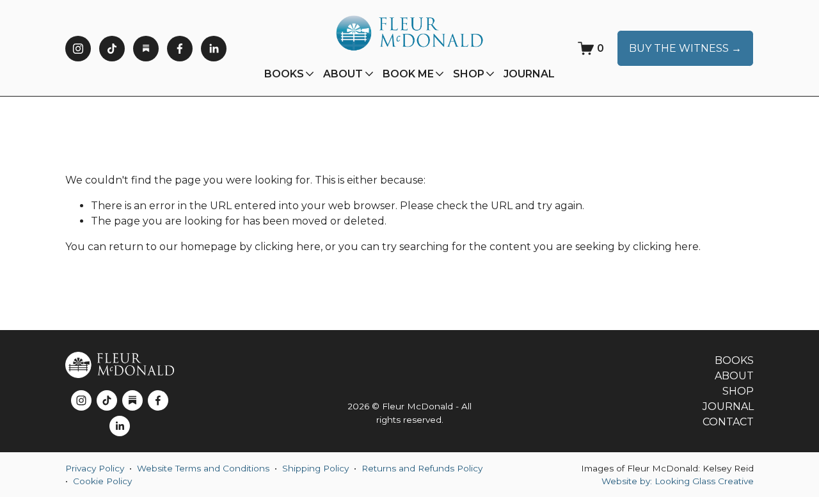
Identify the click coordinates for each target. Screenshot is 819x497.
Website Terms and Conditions (203, 468)
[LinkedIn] (214, 48)
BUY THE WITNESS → (685, 48)
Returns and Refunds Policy (422, 468)
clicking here (288, 247)
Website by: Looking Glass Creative (677, 481)
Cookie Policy (102, 481)
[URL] (146, 48)
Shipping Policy (315, 468)
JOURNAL (529, 74)
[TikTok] (112, 48)
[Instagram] (78, 48)
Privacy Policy (94, 468)
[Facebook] (180, 48)
